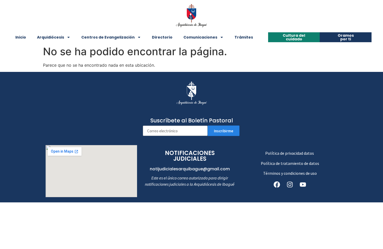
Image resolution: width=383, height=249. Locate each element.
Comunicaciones (200, 37)
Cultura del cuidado (294, 37)
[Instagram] (289, 184)
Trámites (243, 37)
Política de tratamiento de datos (290, 163)
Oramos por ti (346, 37)
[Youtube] (303, 184)
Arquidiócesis (50, 37)
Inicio (20, 37)
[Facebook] (276, 184)
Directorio (162, 37)
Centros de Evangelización (108, 37)
